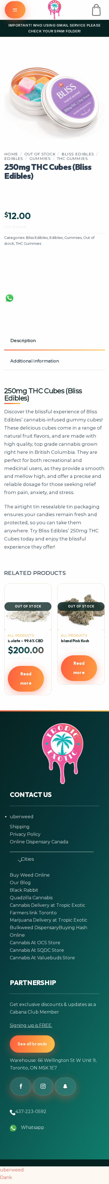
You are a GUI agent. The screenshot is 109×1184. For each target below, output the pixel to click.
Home (11, 154)
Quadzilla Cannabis (31, 897)
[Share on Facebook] (15, 259)
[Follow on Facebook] (21, 1086)
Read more (25, 678)
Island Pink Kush (75, 641)
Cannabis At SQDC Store (37, 950)
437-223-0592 (30, 1111)
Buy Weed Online (30, 875)
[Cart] (96, 9)
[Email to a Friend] (58, 259)
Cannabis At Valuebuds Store (42, 957)
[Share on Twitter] (36, 259)
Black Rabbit (24, 890)
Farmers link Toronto (33, 912)
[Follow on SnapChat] (65, 1086)
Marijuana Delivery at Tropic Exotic (48, 920)
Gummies (40, 158)
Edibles (13, 158)
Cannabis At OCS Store (35, 942)
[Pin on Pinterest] (80, 259)
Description (23, 340)
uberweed (22, 816)
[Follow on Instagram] (43, 1086)
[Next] (100, 646)
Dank (6, 1177)
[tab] (54, 341)
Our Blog (20, 882)
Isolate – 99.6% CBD (25, 641)
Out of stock (39, 154)
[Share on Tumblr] (15, 280)
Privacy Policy (25, 834)
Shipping (20, 826)
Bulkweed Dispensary (34, 927)
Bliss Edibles (77, 154)
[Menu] (15, 9)
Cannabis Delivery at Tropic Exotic (47, 905)
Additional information (34, 361)
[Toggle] (17, 860)
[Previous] (9, 646)
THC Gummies (72, 158)
